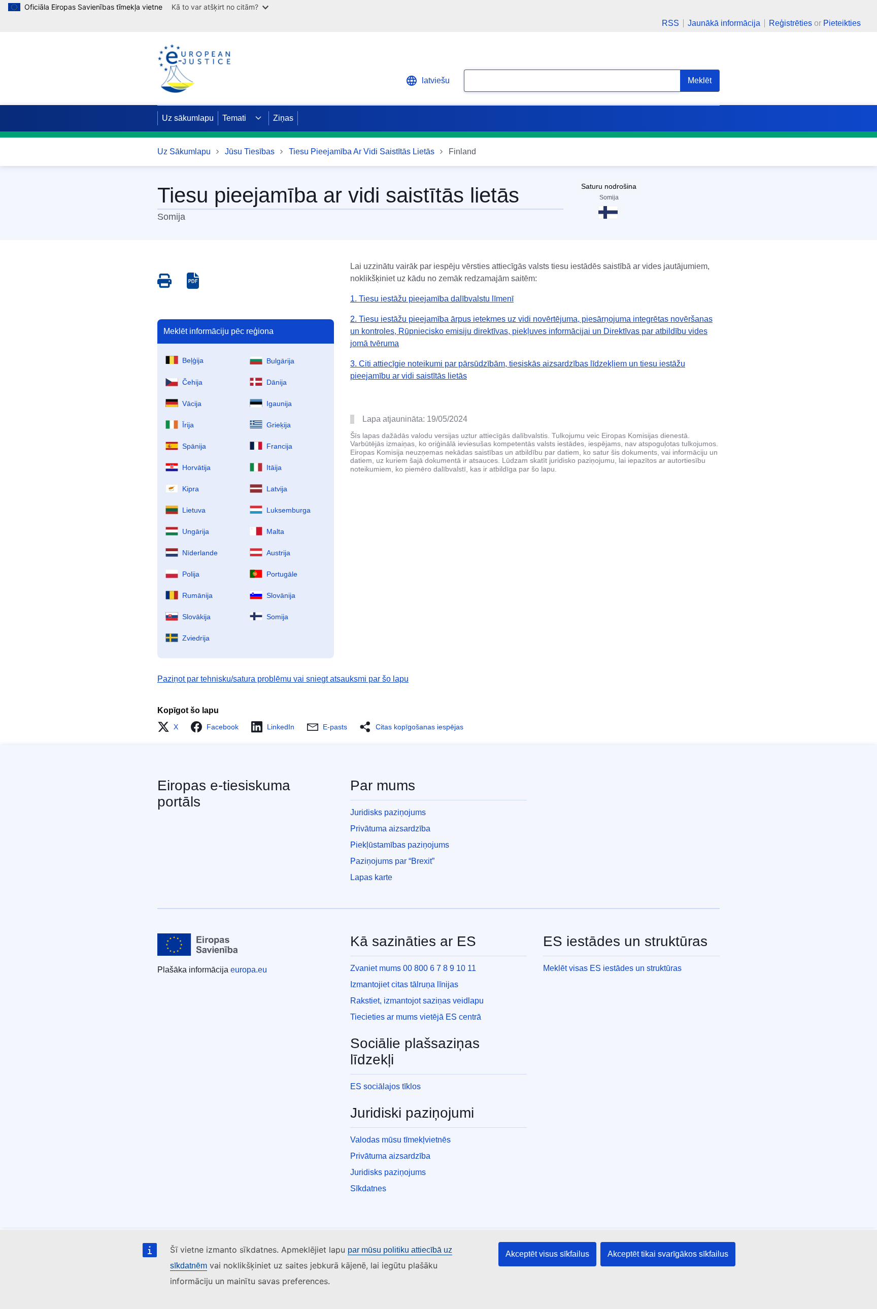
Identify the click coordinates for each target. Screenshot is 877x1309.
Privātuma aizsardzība (390, 828)
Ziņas (283, 118)
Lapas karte (371, 877)
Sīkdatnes (368, 1188)
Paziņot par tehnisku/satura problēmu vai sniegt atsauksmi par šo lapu (283, 679)
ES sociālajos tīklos (385, 1086)
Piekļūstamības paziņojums (399, 845)
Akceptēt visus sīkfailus (547, 1254)
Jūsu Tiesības (250, 151)
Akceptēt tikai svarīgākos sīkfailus (668, 1254)
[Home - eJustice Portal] (193, 68)
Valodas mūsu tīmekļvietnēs (400, 1139)
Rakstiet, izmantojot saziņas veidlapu (417, 1000)
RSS (670, 23)
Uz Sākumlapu (184, 151)
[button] (170, 727)
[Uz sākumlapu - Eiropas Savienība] (197, 944)
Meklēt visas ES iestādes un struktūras (612, 968)
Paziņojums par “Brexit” (392, 861)
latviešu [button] (436, 80)
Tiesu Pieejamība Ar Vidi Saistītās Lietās (361, 151)
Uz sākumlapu (188, 118)
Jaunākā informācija (724, 23)
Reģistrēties (790, 23)
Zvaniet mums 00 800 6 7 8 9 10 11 (413, 968)
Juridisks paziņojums (388, 812)
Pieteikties (842, 23)
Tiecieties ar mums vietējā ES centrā (415, 1017)
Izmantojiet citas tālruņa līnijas (404, 984)
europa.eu (248, 969)
